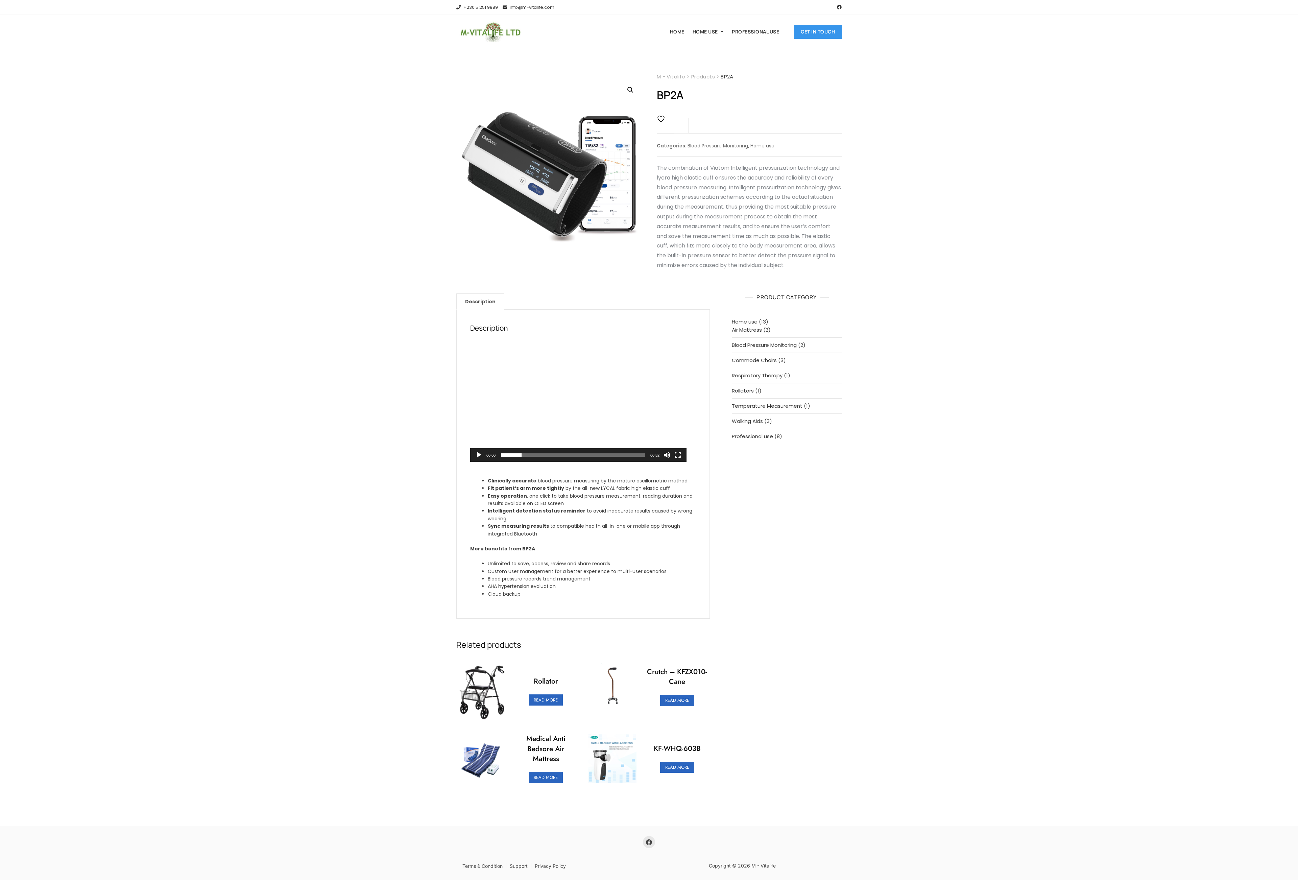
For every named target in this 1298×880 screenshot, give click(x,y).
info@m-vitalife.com (531, 7)
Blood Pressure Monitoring (718, 145)
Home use (705, 31)
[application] (578, 401)
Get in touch (818, 31)
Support (519, 866)
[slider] (573, 455)
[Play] (479, 455)
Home (677, 31)
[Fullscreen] (677, 455)
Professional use (755, 31)
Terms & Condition (482, 866)
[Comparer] (681, 125)
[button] (630, 90)
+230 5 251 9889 (480, 7)
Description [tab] (480, 301)
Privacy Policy (550, 866)
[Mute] (667, 455)
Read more (546, 700)
